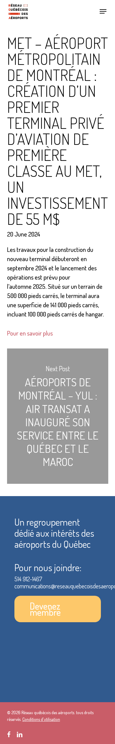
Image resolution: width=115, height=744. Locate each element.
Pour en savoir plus (30, 333)
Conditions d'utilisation (41, 719)
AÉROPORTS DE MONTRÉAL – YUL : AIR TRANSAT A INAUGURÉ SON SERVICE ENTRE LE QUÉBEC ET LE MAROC (57, 416)
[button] (103, 11)
